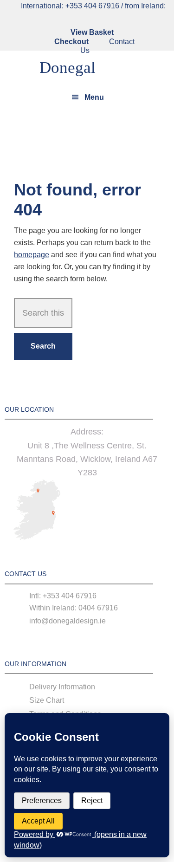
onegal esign (50, 69)
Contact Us (107, 46)
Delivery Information (62, 687)
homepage (31, 255)
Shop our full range (87, 138)
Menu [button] (94, 97)
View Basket (92, 32)
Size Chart (46, 700)
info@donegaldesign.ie (67, 621)
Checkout (71, 41)
